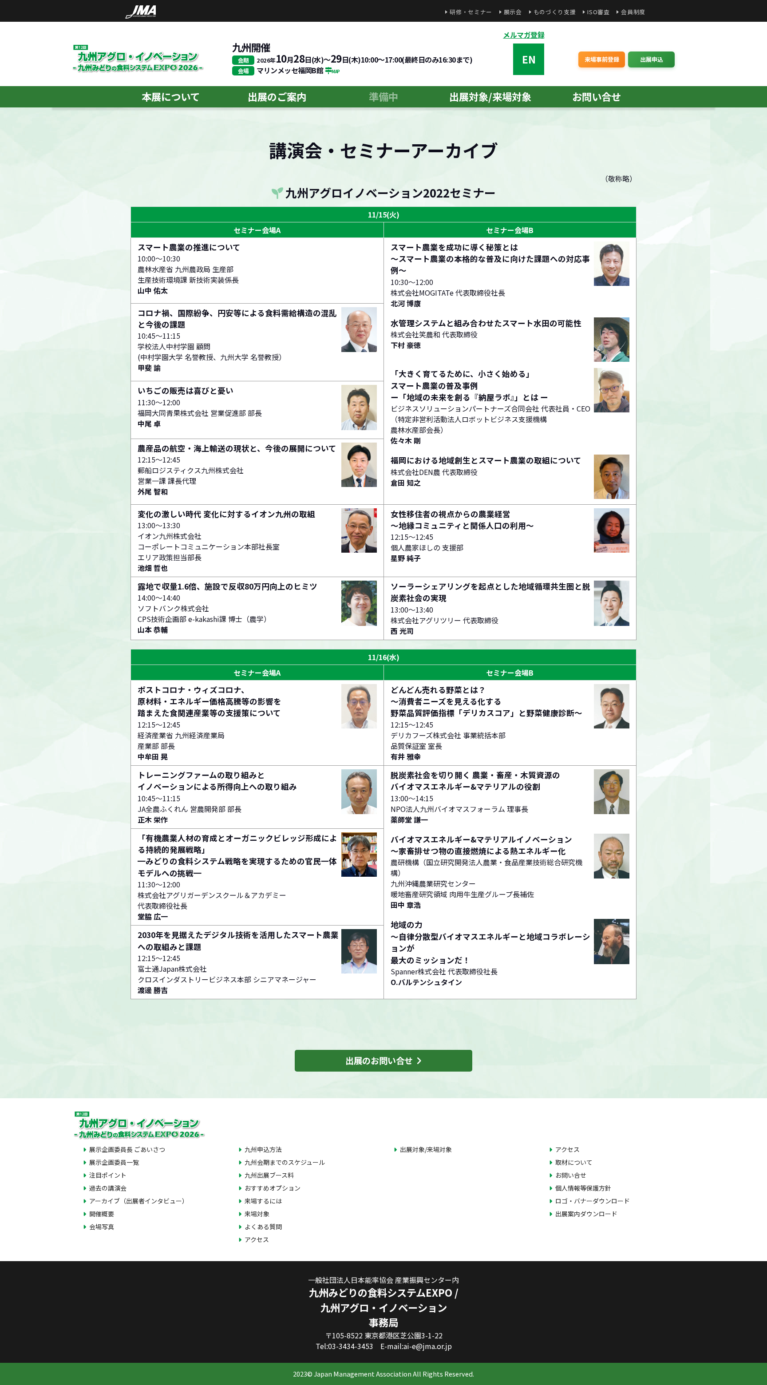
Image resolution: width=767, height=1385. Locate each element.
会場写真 (101, 1226)
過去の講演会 (108, 1187)
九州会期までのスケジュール (285, 1162)
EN (528, 59)
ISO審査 (598, 12)
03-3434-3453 (350, 1346)
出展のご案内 (277, 96)
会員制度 (633, 12)
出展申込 (651, 59)
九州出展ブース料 (269, 1175)
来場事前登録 (602, 59)
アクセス (257, 1239)
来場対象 (257, 1213)
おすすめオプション (272, 1187)
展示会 (513, 12)
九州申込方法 (263, 1149)
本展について (171, 96)
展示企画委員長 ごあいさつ (127, 1149)
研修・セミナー (471, 12)
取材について (574, 1162)
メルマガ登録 (523, 34)
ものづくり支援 (555, 12)
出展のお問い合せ (380, 1060)
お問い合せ (596, 96)
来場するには (263, 1200)
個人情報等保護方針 (583, 1187)
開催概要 (101, 1213)
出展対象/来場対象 (490, 96)
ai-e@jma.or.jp (427, 1346)
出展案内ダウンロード (586, 1213)
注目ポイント (108, 1175)
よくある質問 (263, 1226)
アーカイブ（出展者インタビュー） (138, 1200)
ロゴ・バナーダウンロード (592, 1200)
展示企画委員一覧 (114, 1162)
